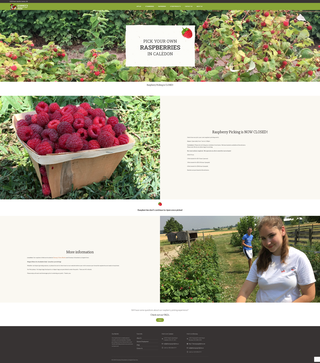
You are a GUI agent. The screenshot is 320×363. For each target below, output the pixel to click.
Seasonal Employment (142, 341)
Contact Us (139, 348)
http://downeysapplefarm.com (197, 344)
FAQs (138, 345)
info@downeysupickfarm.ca (171, 344)
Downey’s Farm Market (59, 258)
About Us (139, 338)
